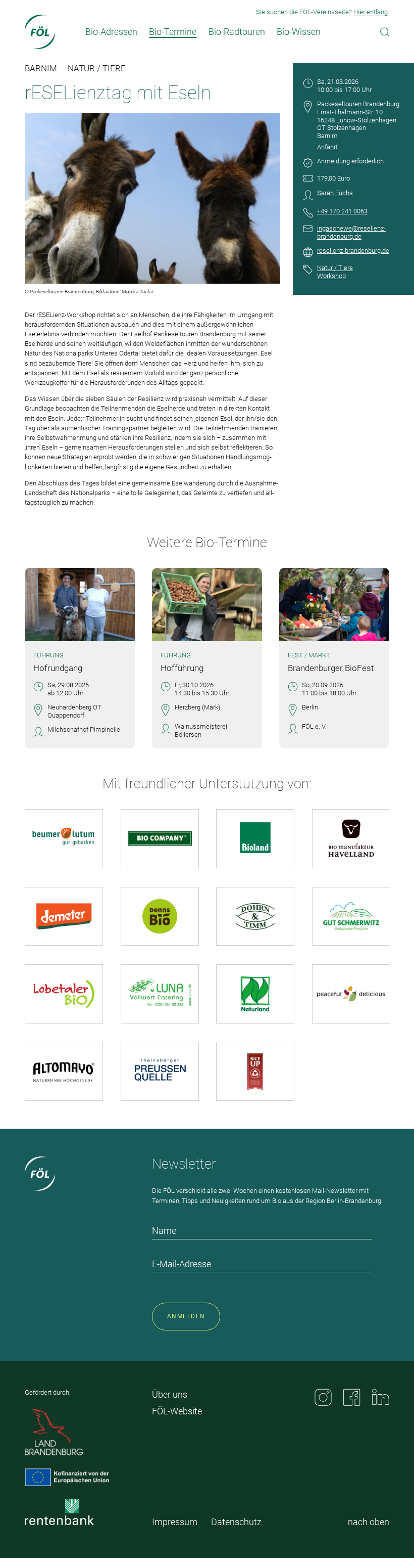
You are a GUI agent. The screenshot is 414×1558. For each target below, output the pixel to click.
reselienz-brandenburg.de (353, 250)
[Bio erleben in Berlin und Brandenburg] (40, 32)
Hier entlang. (371, 12)
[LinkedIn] (380, 1397)
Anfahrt (327, 147)
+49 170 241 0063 (342, 211)
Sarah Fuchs (335, 193)
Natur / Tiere (335, 268)
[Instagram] (323, 1397)
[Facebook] (351, 1397)
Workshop (331, 276)
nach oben (368, 1522)
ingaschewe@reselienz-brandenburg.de (351, 232)
